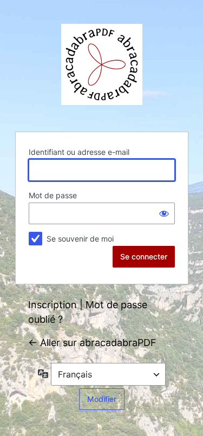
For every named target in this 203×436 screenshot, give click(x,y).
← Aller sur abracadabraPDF (92, 342)
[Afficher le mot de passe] (164, 213)
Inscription (52, 304)
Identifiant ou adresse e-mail (79, 152)
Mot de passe (53, 195)
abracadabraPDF (101, 64)
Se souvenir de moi (80, 238)
